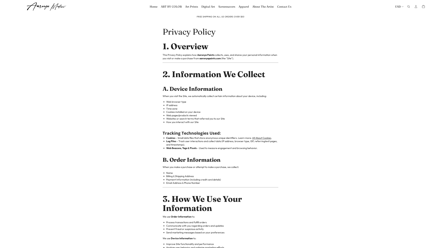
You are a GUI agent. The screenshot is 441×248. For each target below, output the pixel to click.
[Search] (408, 6)
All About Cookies (261, 138)
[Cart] (423, 6)
